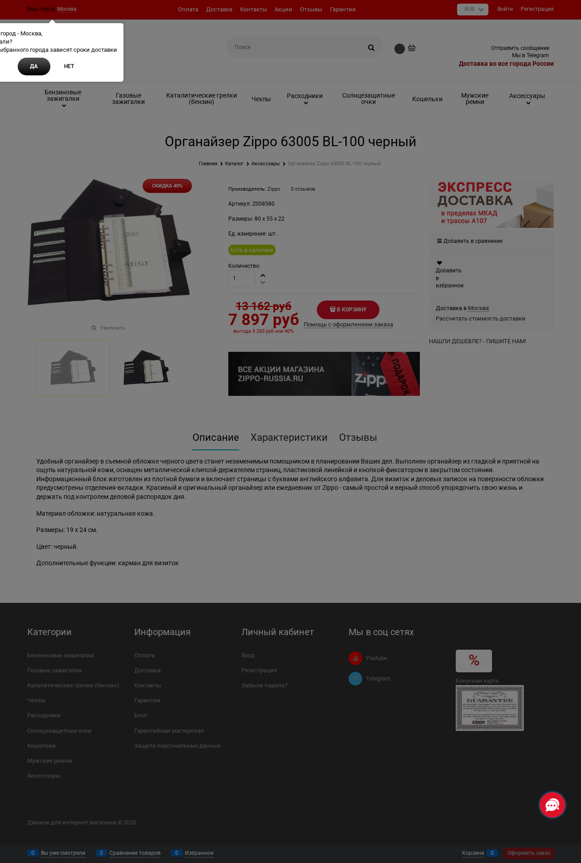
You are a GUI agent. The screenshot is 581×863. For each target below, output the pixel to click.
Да (34, 66)
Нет (69, 66)
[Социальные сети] (552, 805)
